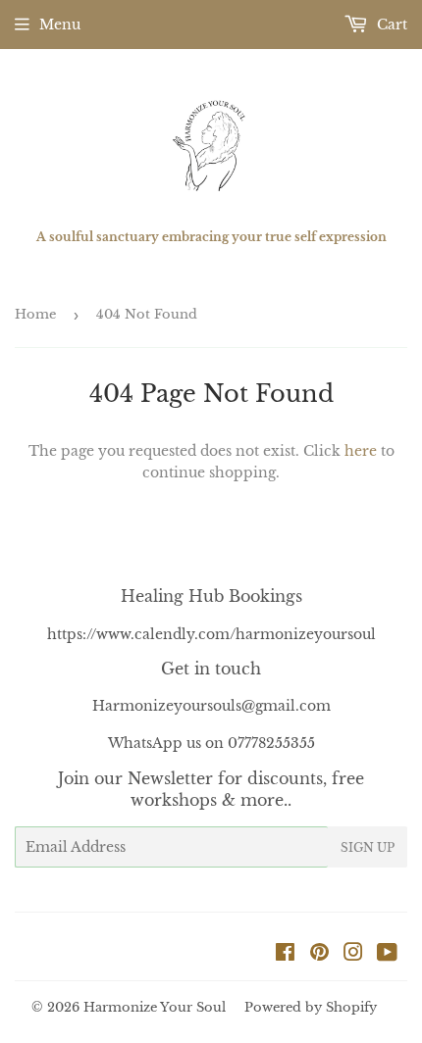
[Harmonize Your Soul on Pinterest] (319, 955)
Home (35, 314)
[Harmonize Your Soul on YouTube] (387, 955)
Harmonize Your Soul (154, 1007)
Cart (390, 24)
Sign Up (368, 847)
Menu (59, 24)
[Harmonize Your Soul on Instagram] (353, 955)
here (360, 451)
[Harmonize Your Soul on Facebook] (285, 955)
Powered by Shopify (310, 1007)
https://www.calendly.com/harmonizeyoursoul (211, 634)
